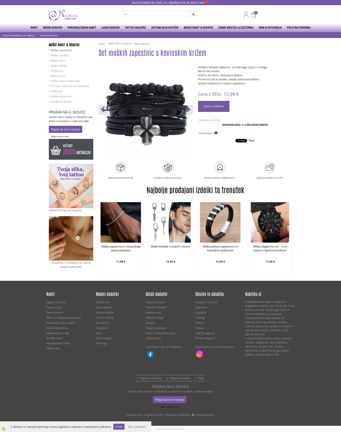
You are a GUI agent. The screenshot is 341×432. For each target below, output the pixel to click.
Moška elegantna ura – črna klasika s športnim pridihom (270, 248)
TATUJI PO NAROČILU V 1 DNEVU (19, 35)
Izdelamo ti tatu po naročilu (66, 210)
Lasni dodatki (104, 307)
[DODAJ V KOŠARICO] (120, 234)
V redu (119, 426)
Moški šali (57, 91)
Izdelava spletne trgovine (166, 428)
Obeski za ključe (155, 302)
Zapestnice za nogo (58, 333)
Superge (200, 317)
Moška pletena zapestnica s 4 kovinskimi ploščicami (220, 248)
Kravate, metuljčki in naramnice (70, 86)
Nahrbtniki (102, 323)
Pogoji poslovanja (180, 378)
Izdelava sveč (153, 312)
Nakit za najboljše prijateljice (63, 317)
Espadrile (200, 312)
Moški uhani (58, 60)
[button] (188, 110)
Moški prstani (59, 65)
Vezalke (150, 323)
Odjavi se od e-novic (60, 136)
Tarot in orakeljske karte (160, 333)
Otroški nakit (54, 338)
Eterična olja (153, 338)
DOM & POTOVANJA (270, 27)
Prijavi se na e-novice (65, 129)
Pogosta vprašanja (151, 378)
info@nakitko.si (204, 415)
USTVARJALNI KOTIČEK (164, 27)
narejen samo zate (71, 266)
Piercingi (101, 343)
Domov (102, 43)
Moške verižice (60, 55)
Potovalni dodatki (156, 307)
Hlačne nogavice (205, 333)
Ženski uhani (54, 307)
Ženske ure (103, 302)
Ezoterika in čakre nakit (60, 323)
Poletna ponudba (298, 27)
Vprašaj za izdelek (209, 120)
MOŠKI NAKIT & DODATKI (198, 27)
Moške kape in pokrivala (65, 81)
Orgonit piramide (156, 328)
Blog (200, 378)
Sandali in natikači (206, 302)
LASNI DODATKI (110, 27)
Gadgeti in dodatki (62, 101)
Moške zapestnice (61, 50)
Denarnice (102, 328)
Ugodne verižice (55, 302)
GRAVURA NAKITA (49, 35)
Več (120, 225)
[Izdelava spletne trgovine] (181, 428)
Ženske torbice (105, 317)
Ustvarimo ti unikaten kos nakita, (71, 262)
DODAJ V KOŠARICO (214, 106)
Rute (99, 333)
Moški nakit (53, 348)
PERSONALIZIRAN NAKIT (81, 27)
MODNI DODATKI (52, 27)
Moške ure (57, 71)
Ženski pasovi (104, 338)
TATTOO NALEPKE (135, 27)
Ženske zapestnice (57, 328)
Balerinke (201, 307)
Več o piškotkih (137, 427)
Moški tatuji (58, 76)
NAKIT (34, 27)
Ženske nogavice (205, 338)
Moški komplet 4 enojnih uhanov (170, 246)
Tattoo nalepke (105, 312)
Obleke (199, 323)
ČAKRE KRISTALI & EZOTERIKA (235, 27)
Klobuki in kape (155, 317)
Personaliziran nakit (58, 343)
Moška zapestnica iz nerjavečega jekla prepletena (120, 248)
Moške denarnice (61, 96)
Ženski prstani (55, 312)
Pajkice (199, 328)
